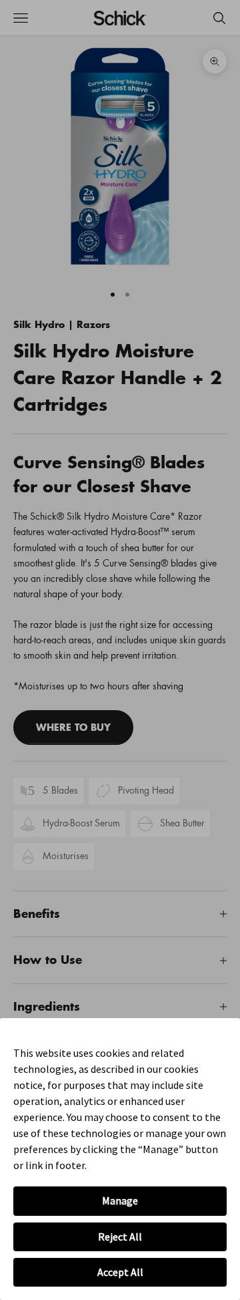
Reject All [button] (120, 1236)
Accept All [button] (120, 1272)
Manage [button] (120, 1200)
